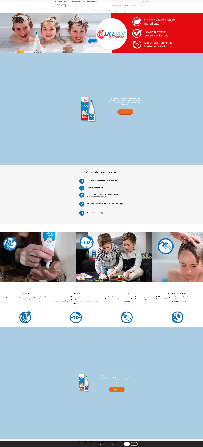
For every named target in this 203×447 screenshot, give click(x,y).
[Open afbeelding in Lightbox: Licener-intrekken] (150, 281)
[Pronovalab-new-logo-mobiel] (60, 5)
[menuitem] (115, 5)
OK (126, 444)
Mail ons (147, 1)
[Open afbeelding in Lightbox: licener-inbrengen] (74, 281)
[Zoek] (147, 5)
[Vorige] (3, 257)
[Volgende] (199, 257)
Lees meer (133, 444)
